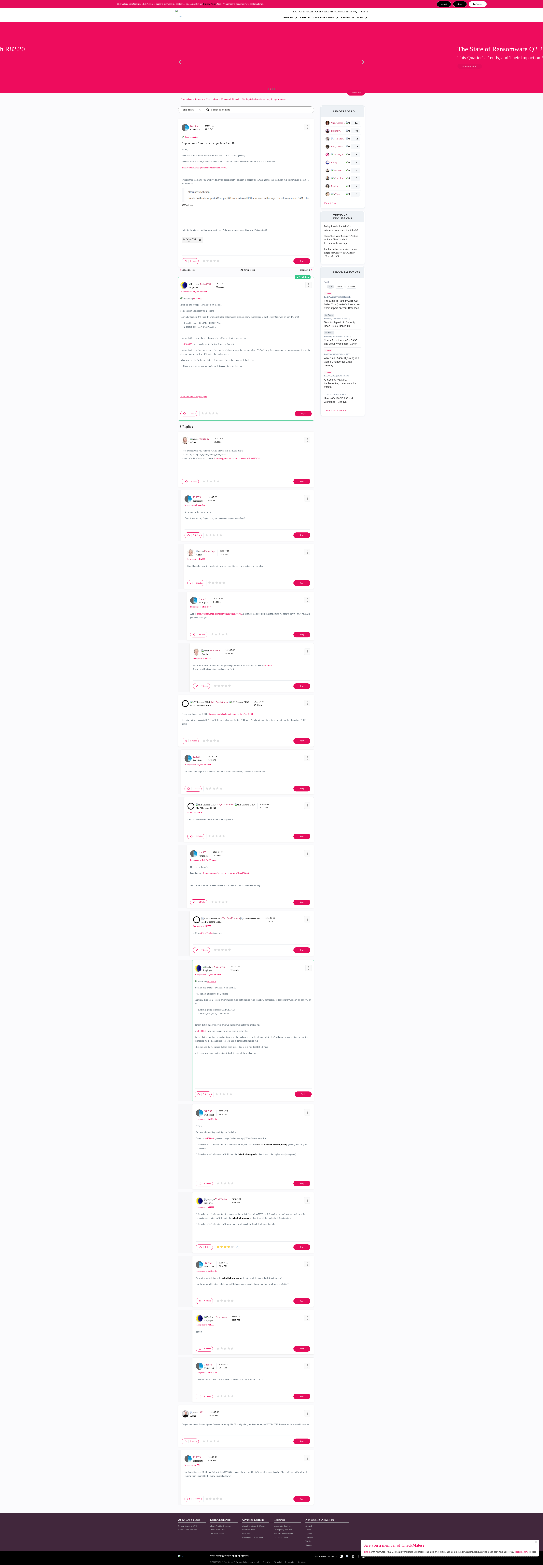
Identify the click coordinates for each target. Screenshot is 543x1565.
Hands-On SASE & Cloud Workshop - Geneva (338, 400)
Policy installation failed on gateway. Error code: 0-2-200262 (341, 228)
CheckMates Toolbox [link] (282, 1526)
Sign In (364, 11)
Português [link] (309, 1537)
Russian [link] (308, 1541)
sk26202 (268, 665)
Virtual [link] (339, 287)
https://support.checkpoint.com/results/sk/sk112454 (237, 458)
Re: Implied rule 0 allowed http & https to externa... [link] (265, 99)
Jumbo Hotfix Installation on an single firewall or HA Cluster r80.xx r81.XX (340, 253)
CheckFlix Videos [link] (217, 1533)
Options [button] (310, 99)
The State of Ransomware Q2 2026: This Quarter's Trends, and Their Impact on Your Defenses (342, 304)
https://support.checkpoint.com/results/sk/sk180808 (230, 714)
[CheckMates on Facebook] (357, 1556)
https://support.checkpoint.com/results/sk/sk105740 (204, 167)
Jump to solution (191, 137)
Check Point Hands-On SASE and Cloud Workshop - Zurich (340, 342)
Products (288, 17)
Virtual (328, 293)
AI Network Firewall (230, 99)
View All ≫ (330, 203)
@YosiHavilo (206, 933)
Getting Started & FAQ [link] (187, 1526)
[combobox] (259, 109)
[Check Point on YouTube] (351, 1556)
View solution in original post (193, 396)
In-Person (329, 315)
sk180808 (197, 298)
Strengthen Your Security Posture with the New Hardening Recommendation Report (341, 239)
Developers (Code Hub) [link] (283, 1530)
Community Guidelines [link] (187, 1530)
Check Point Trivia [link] (217, 1530)
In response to (193, 292)
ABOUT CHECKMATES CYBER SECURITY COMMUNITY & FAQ (324, 11)
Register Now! (198, 66)
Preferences (477, 4)
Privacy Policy (209, 4)
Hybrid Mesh (212, 99)
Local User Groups (323, 17)
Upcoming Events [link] (281, 1537)
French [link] (308, 1530)
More (360, 17)
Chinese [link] (308, 1545)
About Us (290, 1562)
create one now (521, 1552)
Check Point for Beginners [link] (220, 1526)
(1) (237, 1247)
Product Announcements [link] (283, 1533)
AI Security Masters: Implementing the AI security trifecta (340, 383)
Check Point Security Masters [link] (253, 1526)
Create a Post (356, 93)
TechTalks (246, 1533)
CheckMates (186, 99)
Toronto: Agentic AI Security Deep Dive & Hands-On (339, 324)
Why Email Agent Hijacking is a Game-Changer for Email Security (341, 362)
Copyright (266, 1562)
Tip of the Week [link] (248, 1530)
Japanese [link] (308, 1533)
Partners (345, 17)
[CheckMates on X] (346, 1556)
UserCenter (302, 1562)
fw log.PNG (191, 239)
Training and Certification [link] (252, 1537)
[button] (444, 4)
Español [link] (308, 1526)
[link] (340, 1556)
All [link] (330, 287)
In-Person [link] (351, 287)
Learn (303, 17)
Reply (302, 261)
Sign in (367, 1552)
